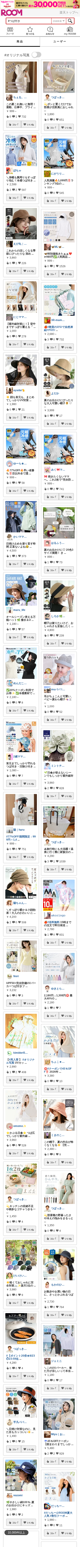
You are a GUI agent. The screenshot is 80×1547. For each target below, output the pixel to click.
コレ (14, 124)
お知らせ (50, 30)
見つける (30, 30)
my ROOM (70, 30)
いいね (30, 124)
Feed (10, 30)
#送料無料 (53, 922)
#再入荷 (13, 1059)
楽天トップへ (69, 12)
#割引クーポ (57, 1515)
